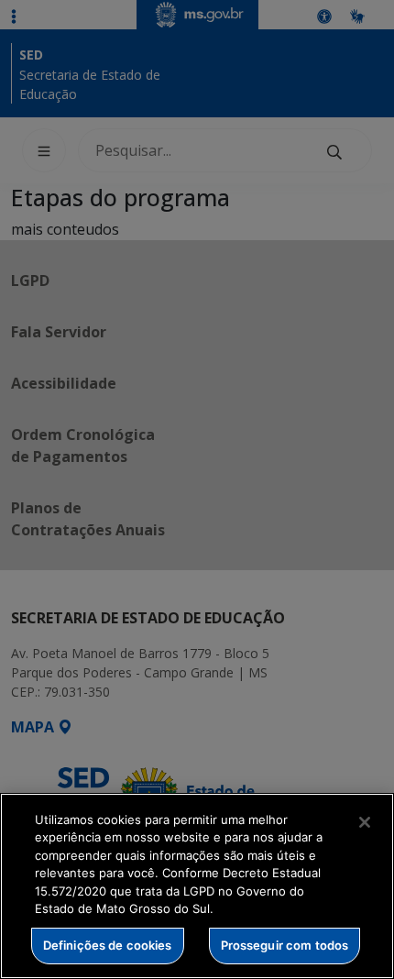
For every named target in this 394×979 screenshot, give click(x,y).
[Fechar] (365, 822)
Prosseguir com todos (285, 945)
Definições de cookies (107, 945)
